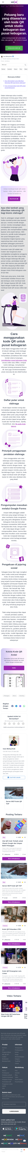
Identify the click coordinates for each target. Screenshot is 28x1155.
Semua (3, 69)
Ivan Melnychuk (7, 56)
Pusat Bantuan (19, 1081)
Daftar (14, 668)
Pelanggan (6, 695)
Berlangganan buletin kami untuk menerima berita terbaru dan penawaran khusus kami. (13, 1096)
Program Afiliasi (6, 1052)
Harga (16, 1054)
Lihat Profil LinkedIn (14, 777)
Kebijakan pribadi (7, 1075)
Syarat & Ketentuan (7, 1077)
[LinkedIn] (13, 56)
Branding (22, 695)
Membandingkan (19, 1056)
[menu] (3, 2)
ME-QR (2, 6)
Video (25, 69)
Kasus (15, 69)
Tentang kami (18, 1047)
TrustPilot (17, 1061)
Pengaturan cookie (7, 1084)
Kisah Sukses (19, 1079)
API (3, 1050)
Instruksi (10, 69)
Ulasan (17, 1063)
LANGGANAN (14, 1111)
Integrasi (17, 1059)
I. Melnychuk (7, 854)
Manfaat (4, 1047)
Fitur (21, 69)
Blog (7, 6)
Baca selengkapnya (14, 858)
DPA (3, 1088)
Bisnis (14, 695)
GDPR (4, 1086)
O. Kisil (5, 897)
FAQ (16, 1070)
